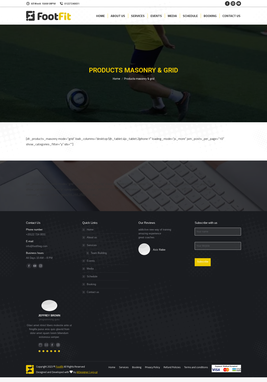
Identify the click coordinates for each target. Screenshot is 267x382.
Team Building (99, 253)
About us (92, 237)
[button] (39, 351)
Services (92, 245)
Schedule (92, 276)
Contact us (93, 292)
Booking (91, 284)
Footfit (59, 366)
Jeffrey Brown (49, 315)
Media (90, 268)
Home (90, 229)
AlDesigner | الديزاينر (87, 372)
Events (91, 260)
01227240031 (71, 3)
